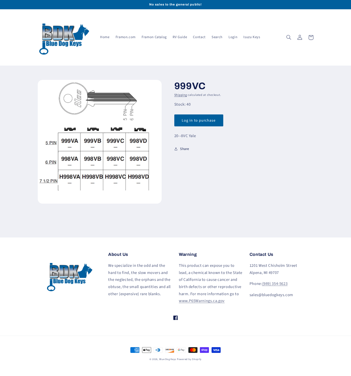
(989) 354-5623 (275, 284)
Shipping (180, 95)
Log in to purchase (199, 120)
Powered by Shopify (189, 359)
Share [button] (184, 148)
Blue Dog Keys (167, 359)
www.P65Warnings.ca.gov (202, 301)
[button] (288, 37)
